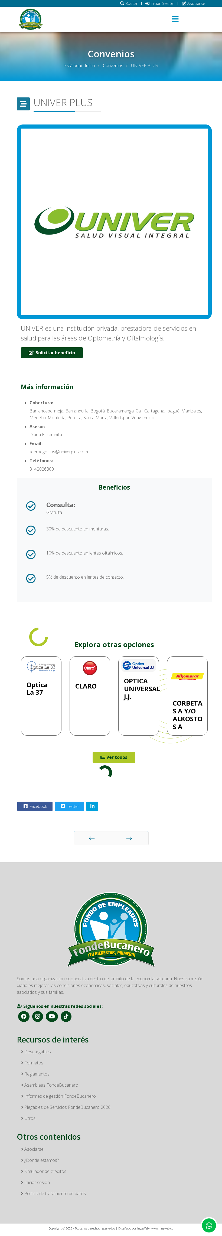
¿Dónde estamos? (41, 1160)
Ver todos (116, 757)
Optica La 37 (37, 688)
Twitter (72, 806)
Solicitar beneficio (55, 353)
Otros (29, 1118)
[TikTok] (66, 1016)
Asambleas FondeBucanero (50, 1085)
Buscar (131, 3)
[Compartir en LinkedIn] (92, 806)
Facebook (38, 806)
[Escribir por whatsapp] (209, 1225)
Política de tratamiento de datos (54, 1193)
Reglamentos (36, 1074)
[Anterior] (92, 838)
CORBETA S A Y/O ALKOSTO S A (188, 715)
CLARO (86, 685)
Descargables (37, 1052)
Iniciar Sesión (161, 3)
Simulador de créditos (44, 1171)
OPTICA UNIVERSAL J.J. (142, 688)
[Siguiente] (129, 838)
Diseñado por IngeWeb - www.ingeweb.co (145, 1228)
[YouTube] (51, 1016)
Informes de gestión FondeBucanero (59, 1096)
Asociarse (195, 3)
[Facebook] (24, 1016)
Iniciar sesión (36, 1182)
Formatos (33, 1063)
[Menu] (175, 19)
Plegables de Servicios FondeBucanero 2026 (66, 1107)
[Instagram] (37, 1016)
